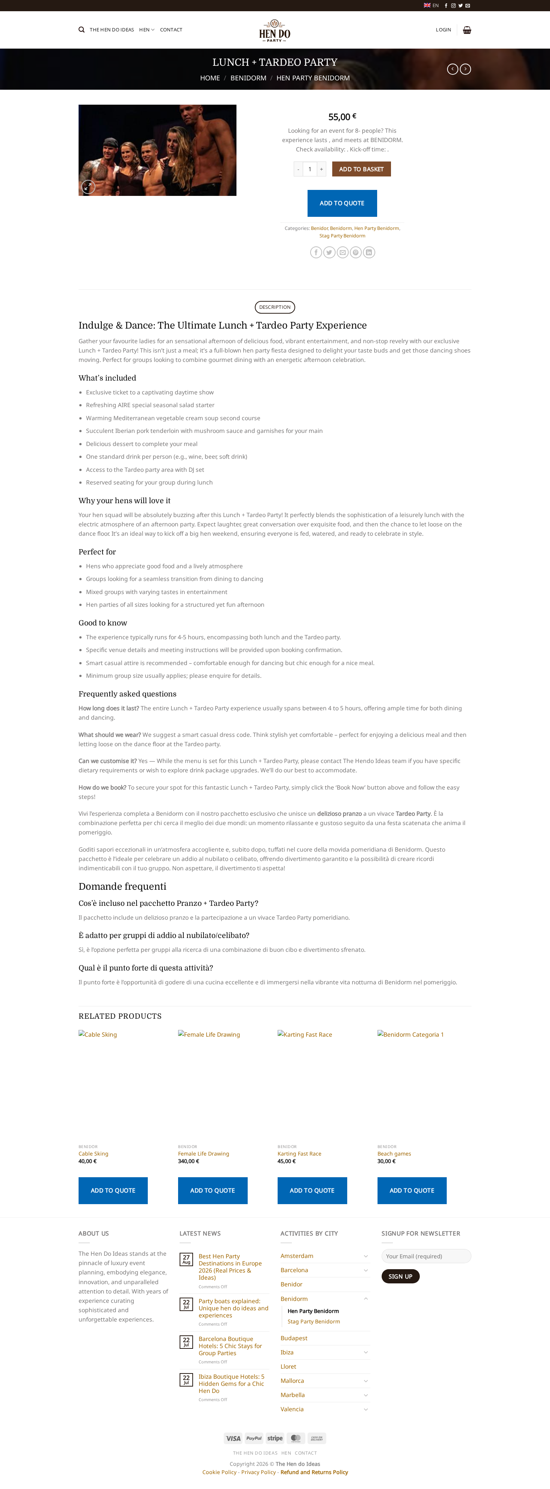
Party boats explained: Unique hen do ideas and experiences (234, 1308)
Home (210, 77)
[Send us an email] (467, 5)
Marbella (293, 1395)
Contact (171, 30)
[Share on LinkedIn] (369, 252)
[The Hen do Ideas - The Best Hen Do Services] (275, 30)
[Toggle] (365, 1256)
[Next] (469, 1122)
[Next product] (452, 69)
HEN (144, 30)
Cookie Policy (219, 1472)
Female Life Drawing (203, 1153)
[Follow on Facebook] (446, 5)
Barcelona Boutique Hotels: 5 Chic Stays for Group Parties (230, 1345)
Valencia (292, 1409)
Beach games (394, 1153)
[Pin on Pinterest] (356, 252)
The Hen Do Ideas (112, 30)
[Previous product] (465, 69)
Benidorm (248, 77)
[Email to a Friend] (343, 252)
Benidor (319, 228)
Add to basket (361, 169)
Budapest (294, 1338)
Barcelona (294, 1270)
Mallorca (292, 1380)
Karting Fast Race (299, 1153)
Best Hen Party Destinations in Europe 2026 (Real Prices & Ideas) (230, 1267)
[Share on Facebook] (316, 252)
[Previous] (79, 1122)
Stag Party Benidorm (343, 236)
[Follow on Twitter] (460, 5)
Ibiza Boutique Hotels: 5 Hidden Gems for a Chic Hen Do (232, 1383)
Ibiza (287, 1352)
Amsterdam (297, 1256)
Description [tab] (275, 307)
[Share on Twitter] (329, 252)
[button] (82, 29)
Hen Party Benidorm (313, 77)
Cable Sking (94, 1153)
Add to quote (342, 203)
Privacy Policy (258, 1472)
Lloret (288, 1366)
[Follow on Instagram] (453, 5)
